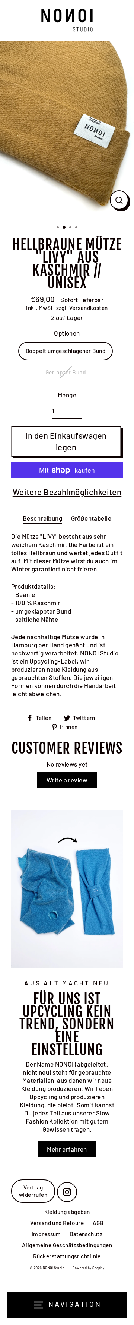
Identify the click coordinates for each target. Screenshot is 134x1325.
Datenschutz (86, 1234)
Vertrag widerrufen (33, 1191)
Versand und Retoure (57, 1222)
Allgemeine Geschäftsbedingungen (67, 1245)
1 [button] (58, 228)
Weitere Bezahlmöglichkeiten (67, 492)
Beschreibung (42, 518)
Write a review (67, 780)
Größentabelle (91, 518)
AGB (98, 1222)
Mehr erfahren (67, 1149)
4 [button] (77, 228)
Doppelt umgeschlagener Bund (65, 350)
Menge (67, 394)
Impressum (46, 1234)
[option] (67, 130)
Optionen (67, 333)
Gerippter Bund (65, 372)
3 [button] (71, 228)
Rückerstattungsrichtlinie (67, 1256)
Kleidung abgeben (67, 1211)
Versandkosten (88, 307)
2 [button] (64, 228)
